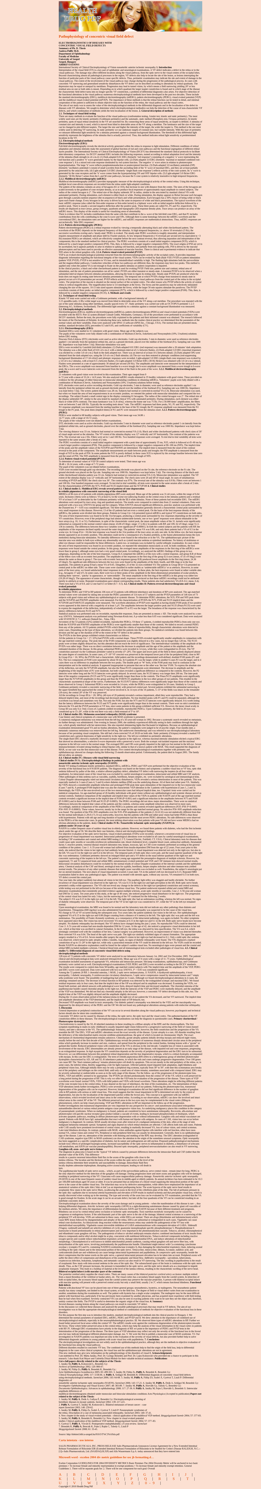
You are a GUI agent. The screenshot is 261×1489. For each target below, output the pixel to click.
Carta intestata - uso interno (76, 1440)
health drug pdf (99, 14)
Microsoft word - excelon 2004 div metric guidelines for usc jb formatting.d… (106, 1457)
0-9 (151, 1483)
